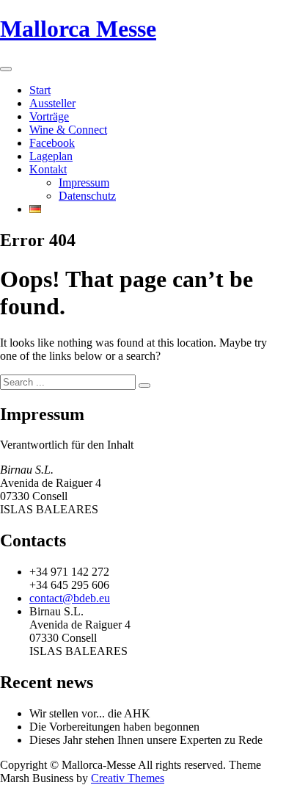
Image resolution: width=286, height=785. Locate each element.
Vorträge (49, 116)
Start (40, 90)
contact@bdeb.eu (69, 598)
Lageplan (51, 156)
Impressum (84, 182)
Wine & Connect (68, 129)
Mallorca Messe (78, 28)
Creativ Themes (127, 778)
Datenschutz (87, 195)
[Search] (144, 385)
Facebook (52, 143)
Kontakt (48, 169)
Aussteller (52, 103)
